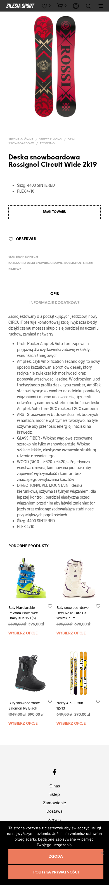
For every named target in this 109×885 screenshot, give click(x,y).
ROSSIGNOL (48, 143)
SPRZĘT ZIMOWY (50, 139)
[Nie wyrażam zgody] (102, 853)
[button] (46, 5)
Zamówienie (54, 802)
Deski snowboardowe (45, 263)
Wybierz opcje (23, 633)
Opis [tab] (54, 294)
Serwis (54, 819)
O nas (54, 785)
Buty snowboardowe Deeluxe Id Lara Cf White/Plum (72, 612)
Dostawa (54, 811)
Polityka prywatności (56, 872)
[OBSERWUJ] (50, 606)
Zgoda (56, 857)
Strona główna (21, 139)
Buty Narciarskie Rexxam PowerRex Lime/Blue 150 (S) (23, 612)
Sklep (54, 794)
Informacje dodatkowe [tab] (54, 303)
